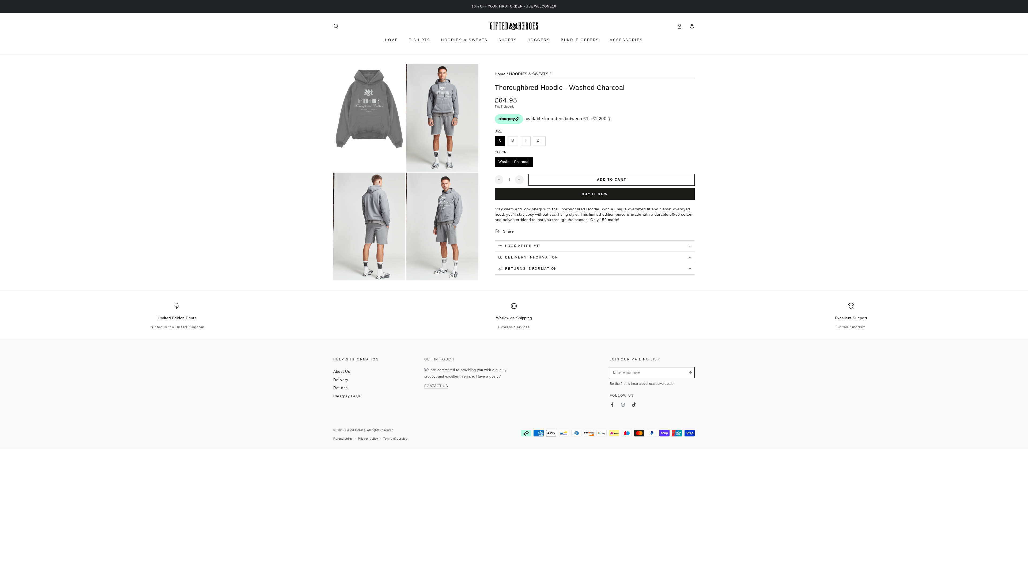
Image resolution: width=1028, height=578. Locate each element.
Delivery (340, 380)
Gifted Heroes (355, 430)
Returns (340, 388)
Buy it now (595, 194)
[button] (336, 26)
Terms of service (395, 438)
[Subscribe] (692, 372)
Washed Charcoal (514, 162)
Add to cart (611, 179)
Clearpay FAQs (347, 396)
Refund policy (343, 438)
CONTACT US (436, 386)
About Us (341, 371)
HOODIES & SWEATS (529, 74)
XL (539, 141)
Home (500, 74)
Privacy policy (368, 438)
